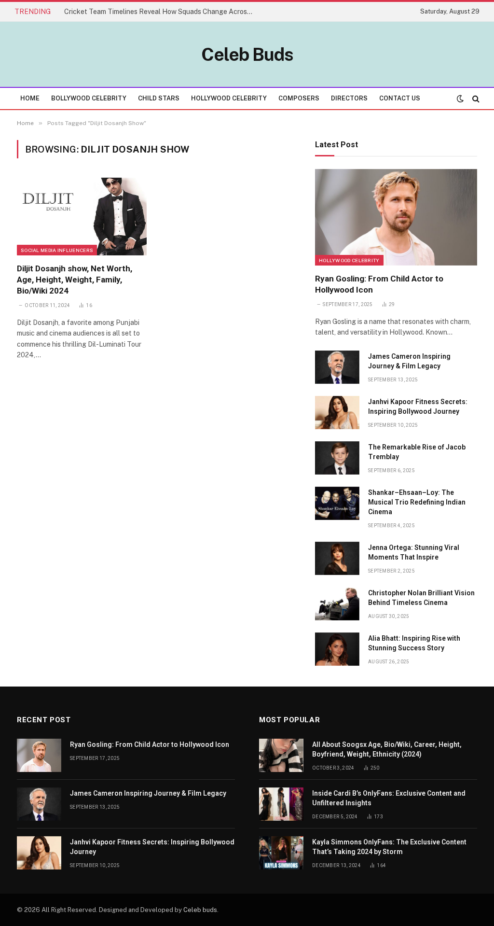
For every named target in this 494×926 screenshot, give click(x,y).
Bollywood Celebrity (88, 98)
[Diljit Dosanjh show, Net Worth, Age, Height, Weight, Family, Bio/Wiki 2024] (82, 216)
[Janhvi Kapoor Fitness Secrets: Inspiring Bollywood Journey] (337, 412)
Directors (349, 98)
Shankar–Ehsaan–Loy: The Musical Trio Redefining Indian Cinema (417, 502)
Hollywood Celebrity (229, 98)
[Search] (475, 98)
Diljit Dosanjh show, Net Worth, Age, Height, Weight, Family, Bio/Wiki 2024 (74, 279)
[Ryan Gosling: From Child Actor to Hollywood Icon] (396, 217)
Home (30, 98)
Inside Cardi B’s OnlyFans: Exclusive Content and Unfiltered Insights (389, 798)
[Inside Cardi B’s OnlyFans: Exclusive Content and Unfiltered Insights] (281, 804)
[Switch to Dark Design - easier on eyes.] (460, 98)
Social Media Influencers (57, 250)
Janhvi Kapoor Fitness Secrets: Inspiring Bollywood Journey (417, 406)
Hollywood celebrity (349, 260)
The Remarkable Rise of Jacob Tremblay (417, 452)
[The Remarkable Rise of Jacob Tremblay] (337, 458)
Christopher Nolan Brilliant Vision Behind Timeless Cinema (421, 597)
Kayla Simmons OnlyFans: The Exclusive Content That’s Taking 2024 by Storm (389, 847)
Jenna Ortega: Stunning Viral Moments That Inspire (413, 552)
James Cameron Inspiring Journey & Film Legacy (409, 361)
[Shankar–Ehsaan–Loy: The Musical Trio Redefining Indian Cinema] (337, 503)
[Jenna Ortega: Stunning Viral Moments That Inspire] (337, 558)
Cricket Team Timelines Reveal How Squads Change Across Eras (160, 11)
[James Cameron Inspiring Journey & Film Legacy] (337, 367)
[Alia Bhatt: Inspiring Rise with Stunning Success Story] (337, 649)
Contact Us (399, 98)
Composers (298, 98)
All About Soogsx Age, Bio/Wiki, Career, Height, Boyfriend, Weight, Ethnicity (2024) (387, 749)
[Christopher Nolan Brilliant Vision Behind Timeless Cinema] (337, 603)
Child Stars (158, 98)
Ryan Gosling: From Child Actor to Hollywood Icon (379, 284)
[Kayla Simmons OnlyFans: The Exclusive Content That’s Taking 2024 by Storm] (281, 853)
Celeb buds (200, 909)
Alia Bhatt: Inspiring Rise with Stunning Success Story (414, 643)
